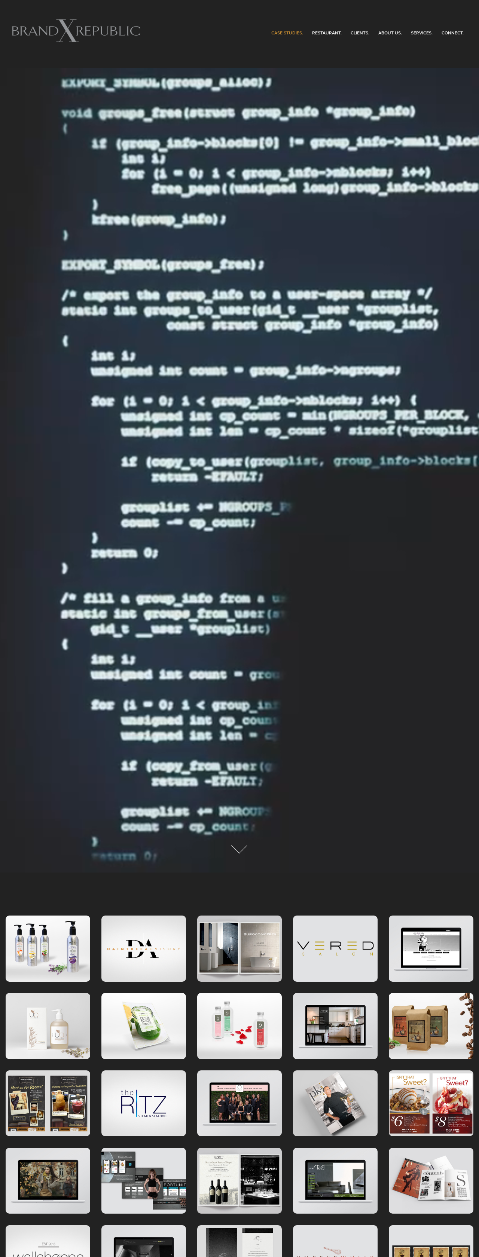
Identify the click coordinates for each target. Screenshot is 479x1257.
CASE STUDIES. (287, 33)
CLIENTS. (360, 33)
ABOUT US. (390, 33)
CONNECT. (453, 33)
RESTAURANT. (327, 33)
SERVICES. (422, 33)
